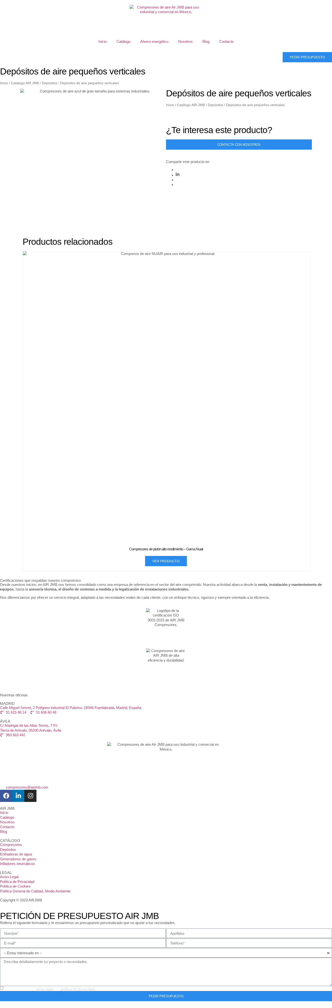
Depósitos (49, 83)
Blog (206, 41)
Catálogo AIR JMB (25, 83)
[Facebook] (6, 796)
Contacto (226, 41)
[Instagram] (30, 796)
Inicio (102, 41)
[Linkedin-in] (18, 796)
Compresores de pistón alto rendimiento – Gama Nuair (166, 549)
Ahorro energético (154, 41)
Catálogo (123, 41)
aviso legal (44, 989)
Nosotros (185, 41)
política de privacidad (77, 989)
